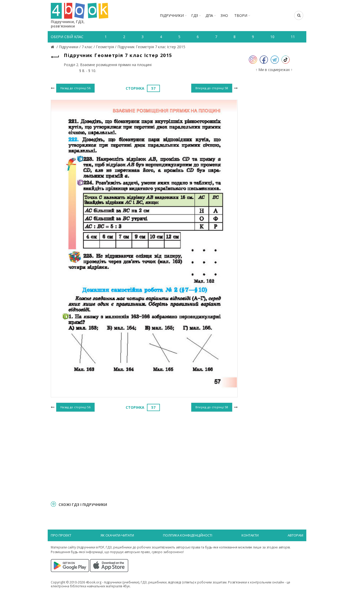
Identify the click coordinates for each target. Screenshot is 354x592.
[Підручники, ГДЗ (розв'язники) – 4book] (53, 46)
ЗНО (224, 15)
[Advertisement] (144, 455)
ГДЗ (194, 15)
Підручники (172, 15)
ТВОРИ (240, 15)
